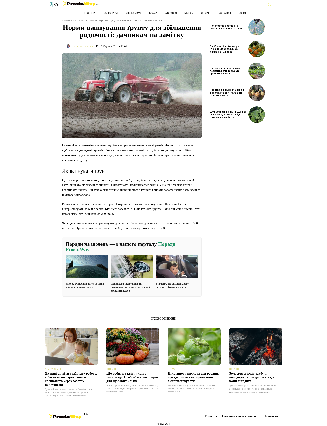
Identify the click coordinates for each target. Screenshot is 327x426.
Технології (224, 13)
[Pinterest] (174, 46)
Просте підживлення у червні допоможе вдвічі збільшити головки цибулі (227, 92)
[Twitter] (166, 46)
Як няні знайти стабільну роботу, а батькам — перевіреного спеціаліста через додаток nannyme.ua (71, 378)
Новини (89, 13)
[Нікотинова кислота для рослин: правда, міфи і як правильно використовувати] (194, 346)
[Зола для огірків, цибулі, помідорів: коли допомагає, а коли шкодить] (255, 346)
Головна (66, 20)
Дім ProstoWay (80, 20)
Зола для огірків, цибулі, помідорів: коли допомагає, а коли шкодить (252, 377)
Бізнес (188, 13)
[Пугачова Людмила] (69, 46)
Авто (242, 13)
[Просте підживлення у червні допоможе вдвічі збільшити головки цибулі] (256, 93)
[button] (270, 4)
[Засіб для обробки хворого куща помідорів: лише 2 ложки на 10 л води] (256, 49)
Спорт (205, 13)
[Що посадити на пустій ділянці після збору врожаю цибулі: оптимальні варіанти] (256, 114)
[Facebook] (158, 46)
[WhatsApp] (182, 46)
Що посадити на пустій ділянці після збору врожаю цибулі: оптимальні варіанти (228, 114)
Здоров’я (171, 13)
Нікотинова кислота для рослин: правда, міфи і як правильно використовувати (193, 377)
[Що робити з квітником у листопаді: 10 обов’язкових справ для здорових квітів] (132, 346)
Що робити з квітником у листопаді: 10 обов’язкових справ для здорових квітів (132, 377)
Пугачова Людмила (83, 46)
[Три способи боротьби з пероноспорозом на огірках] (256, 27)
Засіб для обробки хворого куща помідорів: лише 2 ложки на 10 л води (226, 49)
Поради (111, 369)
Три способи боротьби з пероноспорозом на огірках (226, 27)
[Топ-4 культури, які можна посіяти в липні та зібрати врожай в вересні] (256, 71)
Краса (153, 13)
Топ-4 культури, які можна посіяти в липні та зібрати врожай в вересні (225, 71)
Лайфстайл (110, 13)
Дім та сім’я (134, 13)
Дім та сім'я (53, 369)
